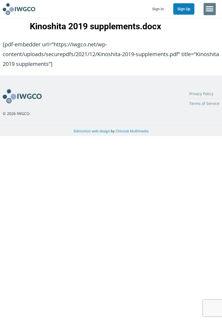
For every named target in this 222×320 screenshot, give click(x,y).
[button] (210, 9)
